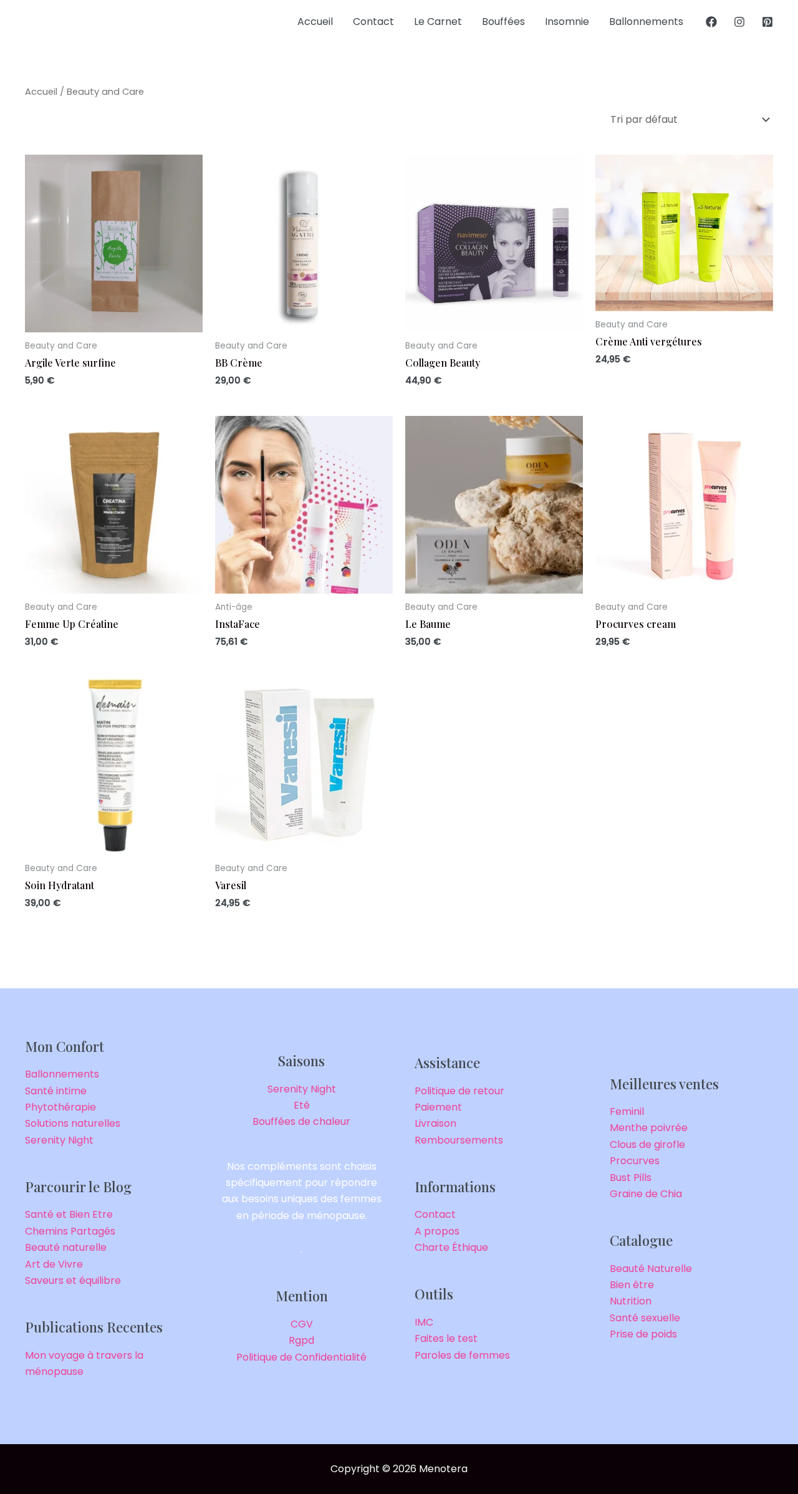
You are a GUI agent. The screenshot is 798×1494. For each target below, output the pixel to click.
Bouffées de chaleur (301, 1121)
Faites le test (446, 1338)
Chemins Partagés (70, 1231)
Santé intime (56, 1091)
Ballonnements (646, 21)
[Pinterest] (767, 21)
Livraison (435, 1123)
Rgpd (301, 1340)
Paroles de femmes (462, 1355)
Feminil (627, 1111)
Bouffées (503, 21)
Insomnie (567, 21)
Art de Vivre (54, 1264)
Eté (302, 1105)
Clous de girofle (647, 1144)
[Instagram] (739, 21)
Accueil (315, 21)
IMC (424, 1322)
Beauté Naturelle (651, 1268)
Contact (373, 21)
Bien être (632, 1285)
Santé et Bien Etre (69, 1214)
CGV (302, 1324)
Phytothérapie (60, 1107)
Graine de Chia (646, 1194)
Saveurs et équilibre (73, 1280)
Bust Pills (630, 1177)
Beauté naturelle (66, 1247)
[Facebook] (711, 21)
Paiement (438, 1107)
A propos (437, 1231)
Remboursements (459, 1140)
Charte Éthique (451, 1247)
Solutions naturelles (72, 1123)
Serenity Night (59, 1140)
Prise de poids (643, 1334)
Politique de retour (459, 1091)
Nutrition (630, 1301)
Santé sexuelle (645, 1318)
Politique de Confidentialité (301, 1357)
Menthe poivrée (649, 1127)
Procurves (635, 1161)
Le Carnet (438, 21)
